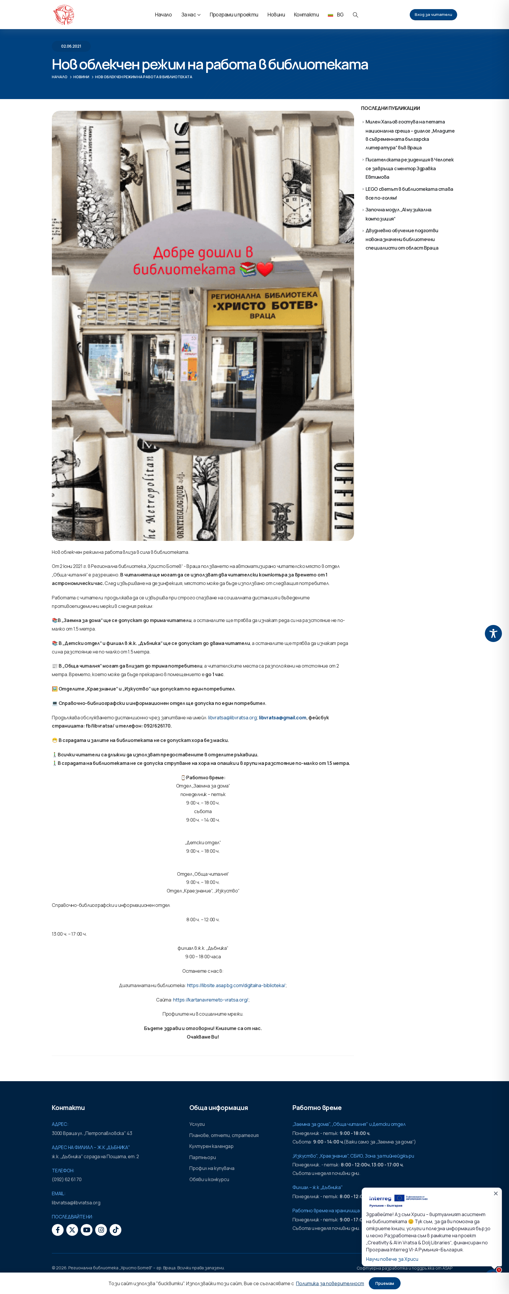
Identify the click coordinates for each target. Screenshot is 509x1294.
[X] (72, 1230)
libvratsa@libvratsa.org (232, 717)
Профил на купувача (211, 1168)
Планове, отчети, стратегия (224, 1135)
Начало (163, 14)
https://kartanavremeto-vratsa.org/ (210, 1000)
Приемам (384, 1283)
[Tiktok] (115, 1230)
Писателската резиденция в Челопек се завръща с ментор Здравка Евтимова (410, 168)
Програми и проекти (234, 14)
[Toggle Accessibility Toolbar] (493, 633)
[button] (355, 15)
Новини (276, 14)
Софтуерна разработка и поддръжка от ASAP (404, 1268)
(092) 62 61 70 (67, 1179)
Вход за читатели (433, 14)
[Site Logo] (63, 14)
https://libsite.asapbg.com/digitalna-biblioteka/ (236, 985)
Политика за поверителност (330, 1283)
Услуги (197, 1124)
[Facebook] (58, 1230)
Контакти (306, 14)
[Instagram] (101, 1230)
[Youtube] (86, 1230)
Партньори (202, 1157)
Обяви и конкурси (209, 1179)
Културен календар (211, 1146)
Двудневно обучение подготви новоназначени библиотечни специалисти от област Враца (402, 239)
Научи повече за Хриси (392, 1259)
